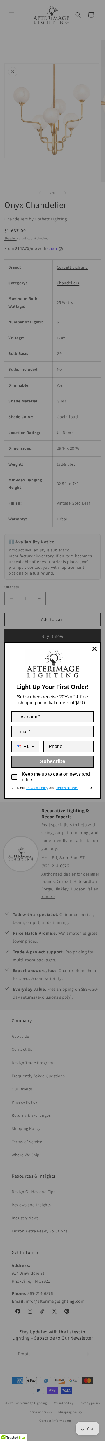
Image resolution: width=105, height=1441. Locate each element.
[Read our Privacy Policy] (90, 788)
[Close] (95, 649)
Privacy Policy (37, 788)
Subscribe (52, 761)
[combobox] (25, 746)
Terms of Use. (67, 788)
